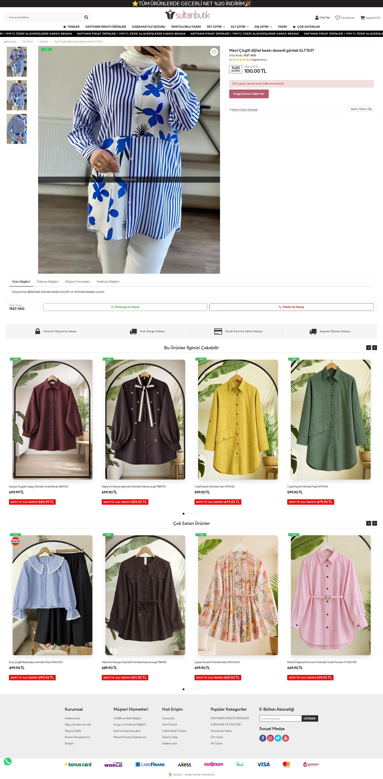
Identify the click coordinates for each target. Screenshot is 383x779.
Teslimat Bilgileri (108, 282)
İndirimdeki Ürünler (174, 731)
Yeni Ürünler (170, 724)
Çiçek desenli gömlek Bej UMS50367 (124, 662)
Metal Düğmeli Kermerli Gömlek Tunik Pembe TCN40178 (229, 662)
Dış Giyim (261, 27)
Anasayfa (11, 41)
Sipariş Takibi (73, 731)
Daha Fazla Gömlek (245, 109)
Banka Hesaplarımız (77, 737)
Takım (282, 27)
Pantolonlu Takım (186, 27)
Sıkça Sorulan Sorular (78, 724)
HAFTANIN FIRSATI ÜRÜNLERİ (105, 27)
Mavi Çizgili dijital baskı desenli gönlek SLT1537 (78, 41)
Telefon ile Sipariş (293, 307)
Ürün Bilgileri (21, 282)
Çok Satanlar (308, 27)
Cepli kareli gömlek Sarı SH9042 (122, 486)
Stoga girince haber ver (249, 94)
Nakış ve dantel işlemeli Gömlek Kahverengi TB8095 (41, 486)
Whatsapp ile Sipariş (127, 307)
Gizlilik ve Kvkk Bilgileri (127, 718)
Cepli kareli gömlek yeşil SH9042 (214, 486)
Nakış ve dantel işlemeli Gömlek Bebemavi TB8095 (318, 662)
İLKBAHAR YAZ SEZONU (148, 27)
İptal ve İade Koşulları (127, 731)
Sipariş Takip (170, 737)
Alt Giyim (238, 27)
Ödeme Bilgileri (48, 282)
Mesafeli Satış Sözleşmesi (130, 737)
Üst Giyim (214, 27)
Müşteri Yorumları (77, 282)
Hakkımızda (72, 718)
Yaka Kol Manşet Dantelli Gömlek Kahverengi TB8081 (41, 662)
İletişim (69, 743)
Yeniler (73, 27)
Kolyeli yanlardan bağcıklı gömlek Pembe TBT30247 (318, 486)
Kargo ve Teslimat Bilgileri (130, 724)
